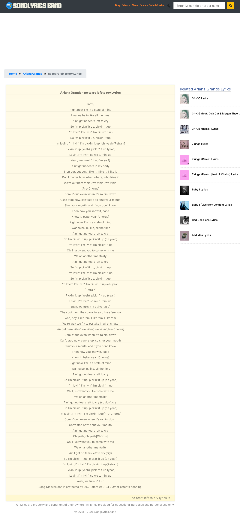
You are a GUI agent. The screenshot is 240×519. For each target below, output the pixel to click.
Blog (117, 5)
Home (13, 73)
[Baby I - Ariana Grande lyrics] (184, 190)
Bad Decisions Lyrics (205, 219)
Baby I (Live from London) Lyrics (212, 204)
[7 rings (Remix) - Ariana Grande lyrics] (184, 160)
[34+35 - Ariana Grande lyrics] (184, 99)
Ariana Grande (32, 73)
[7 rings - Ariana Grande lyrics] (184, 144)
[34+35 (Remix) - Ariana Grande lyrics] (184, 129)
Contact (144, 5)
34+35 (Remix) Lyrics (205, 128)
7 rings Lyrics (200, 143)
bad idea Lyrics (201, 235)
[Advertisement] (116, 40)
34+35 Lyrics (200, 98)
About (135, 5)
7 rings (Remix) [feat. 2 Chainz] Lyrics (215, 174)
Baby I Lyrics (200, 189)
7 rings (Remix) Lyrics (205, 159)
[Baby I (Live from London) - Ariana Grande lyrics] (184, 205)
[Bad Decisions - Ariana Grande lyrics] (184, 220)
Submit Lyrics (156, 5)
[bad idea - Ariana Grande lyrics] (184, 236)
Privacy (126, 5)
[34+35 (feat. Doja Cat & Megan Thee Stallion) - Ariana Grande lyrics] (184, 114)
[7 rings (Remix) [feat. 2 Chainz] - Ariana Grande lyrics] (184, 175)
